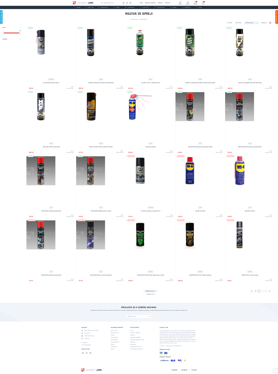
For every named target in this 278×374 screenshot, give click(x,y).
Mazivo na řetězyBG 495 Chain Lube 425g (249, 82)
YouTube (194, 370)
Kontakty (167, 2)
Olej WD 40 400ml (250, 211)
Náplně (113, 344)
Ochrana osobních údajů (137, 339)
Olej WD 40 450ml (151, 147)
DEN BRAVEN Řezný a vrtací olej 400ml (101, 275)
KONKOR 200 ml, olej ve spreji (250, 275)
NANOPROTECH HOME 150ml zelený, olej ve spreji (150, 275)
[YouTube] (123, 3)
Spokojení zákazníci (135, 346)
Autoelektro (114, 339)
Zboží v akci (114, 330)
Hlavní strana (134, 19)
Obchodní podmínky (135, 337)
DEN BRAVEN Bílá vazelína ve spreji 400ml (250, 147)
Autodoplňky (114, 337)
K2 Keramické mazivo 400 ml (51, 82)
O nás (141, 2)
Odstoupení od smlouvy (136, 349)
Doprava (160, 2)
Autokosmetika (143, 19)
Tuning (112, 335)
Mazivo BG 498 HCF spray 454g (51, 147)
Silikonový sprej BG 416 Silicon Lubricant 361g (100, 82)
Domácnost (114, 346)
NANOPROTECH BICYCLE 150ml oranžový (200, 275)
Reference (133, 344)
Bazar (112, 349)
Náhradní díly (114, 332)
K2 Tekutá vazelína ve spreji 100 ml (150, 211)
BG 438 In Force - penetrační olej (151, 82)
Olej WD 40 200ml (200, 211)
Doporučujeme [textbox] (249, 22)
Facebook (174, 370)
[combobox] (251, 22)
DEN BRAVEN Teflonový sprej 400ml (51, 211)
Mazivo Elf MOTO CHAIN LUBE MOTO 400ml (101, 147)
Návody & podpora (150, 2)
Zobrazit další (150, 291)
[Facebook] (127, 3)
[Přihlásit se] (149, 316)
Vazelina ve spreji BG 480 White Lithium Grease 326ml (200, 82)
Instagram (184, 370)
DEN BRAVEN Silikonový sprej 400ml (51, 275)
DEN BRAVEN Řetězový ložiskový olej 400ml (200, 147)
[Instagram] (130, 3)
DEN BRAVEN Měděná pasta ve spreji (101, 211)
